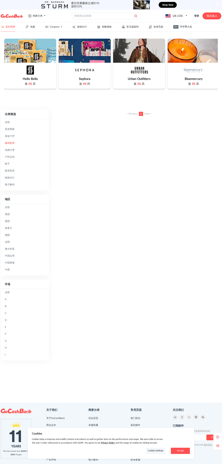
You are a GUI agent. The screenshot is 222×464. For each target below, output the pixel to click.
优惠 (32, 27)
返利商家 (10, 27)
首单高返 (158, 27)
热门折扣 (135, 418)
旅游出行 (82, 27)
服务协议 (208, 445)
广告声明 (51, 460)
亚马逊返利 (132, 27)
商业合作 (51, 425)
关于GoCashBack (55, 418)
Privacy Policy (108, 443)
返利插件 (135, 425)
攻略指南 (107, 27)
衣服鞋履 (93, 425)
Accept (180, 450)
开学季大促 (183, 27)
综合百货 (93, 418)
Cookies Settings (155, 450)
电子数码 (93, 460)
